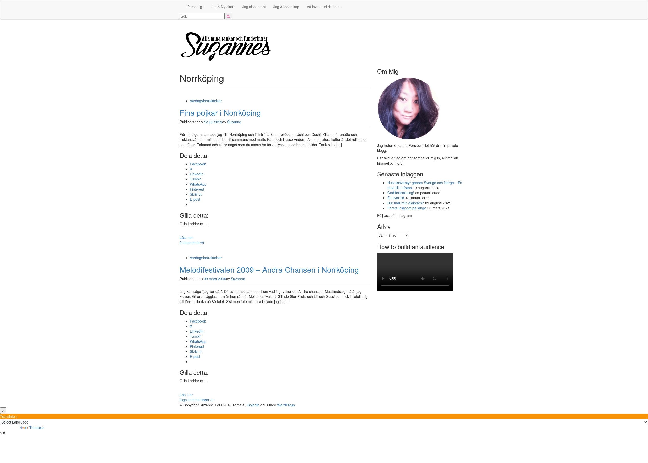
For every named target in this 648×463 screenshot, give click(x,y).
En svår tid (395, 197)
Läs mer (186, 237)
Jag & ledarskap (286, 6)
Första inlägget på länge (406, 207)
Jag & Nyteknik (223, 6)
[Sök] (228, 16)
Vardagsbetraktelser (206, 100)
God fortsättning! (400, 192)
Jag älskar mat (254, 6)
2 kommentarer (192, 242)
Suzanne (234, 121)
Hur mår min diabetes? (405, 202)
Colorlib (253, 404)
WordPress (286, 404)
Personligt (195, 6)
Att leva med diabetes (324, 6)
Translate (36, 427)
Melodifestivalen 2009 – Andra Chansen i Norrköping (269, 269)
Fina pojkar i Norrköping (220, 112)
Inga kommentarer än (197, 399)
